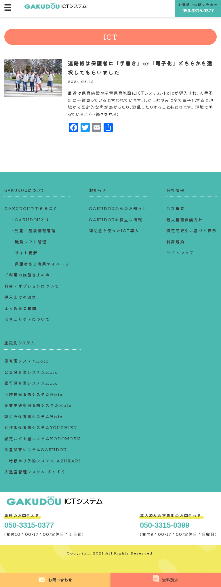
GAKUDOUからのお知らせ (118, 208)
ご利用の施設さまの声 (27, 275)
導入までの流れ (20, 297)
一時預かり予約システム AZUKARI (42, 461)
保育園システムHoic (26, 361)
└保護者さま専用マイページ (40, 264)
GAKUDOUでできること (31, 208)
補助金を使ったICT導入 (114, 230)
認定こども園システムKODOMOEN (42, 438)
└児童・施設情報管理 (33, 230)
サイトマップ (180, 253)
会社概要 (175, 208)
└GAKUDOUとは (30, 219)
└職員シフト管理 (28, 242)
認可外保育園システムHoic (33, 416)
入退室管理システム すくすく (35, 471)
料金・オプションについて (31, 286)
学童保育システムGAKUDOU (35, 449)
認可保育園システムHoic (31, 383)
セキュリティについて (27, 319)
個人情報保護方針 (184, 219)
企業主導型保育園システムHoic (38, 405)
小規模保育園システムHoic (33, 394)
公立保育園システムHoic (31, 372)
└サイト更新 (24, 253)
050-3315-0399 (164, 525)
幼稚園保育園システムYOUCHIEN (40, 427)
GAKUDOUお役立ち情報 (115, 219)
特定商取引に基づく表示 (191, 230)
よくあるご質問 (20, 308)
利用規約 (175, 242)
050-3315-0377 (198, 10)
